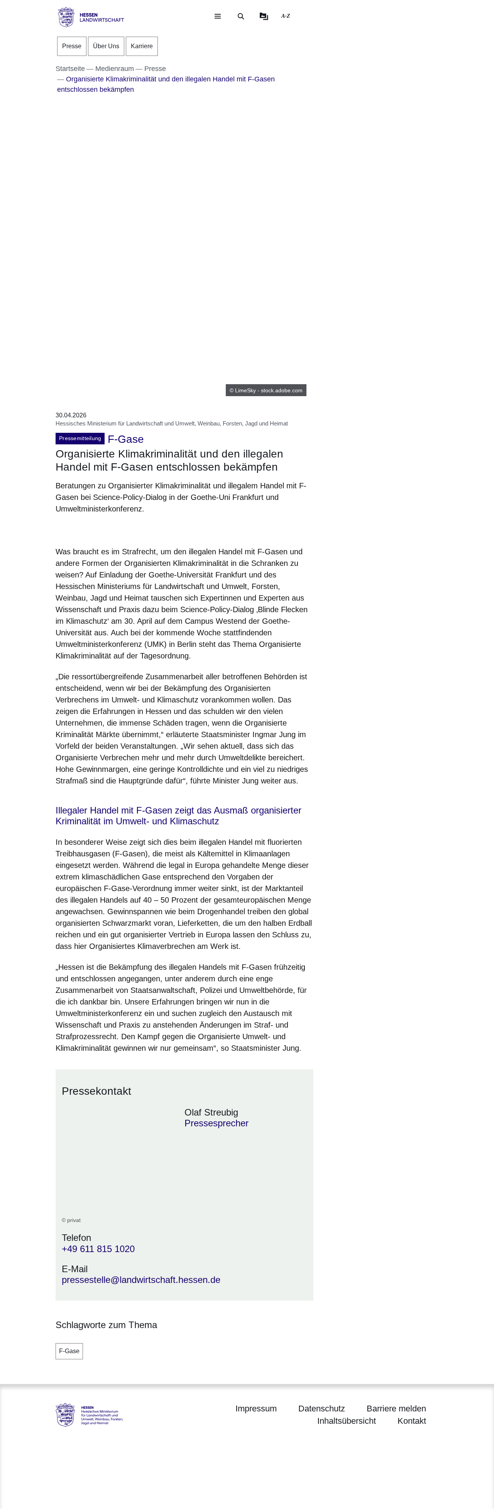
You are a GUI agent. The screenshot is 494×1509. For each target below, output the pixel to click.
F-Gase (69, 1351)
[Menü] (217, 16)
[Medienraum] (264, 16)
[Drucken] (122, 528)
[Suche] (241, 16)
